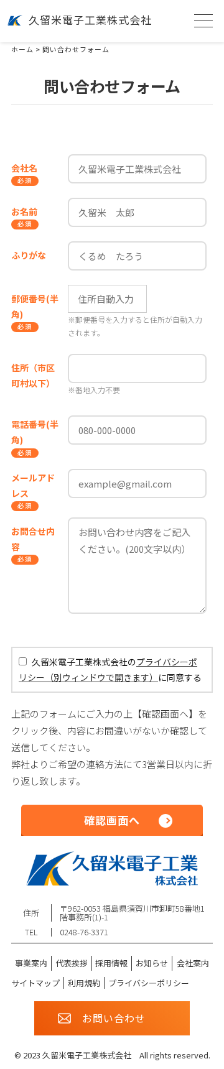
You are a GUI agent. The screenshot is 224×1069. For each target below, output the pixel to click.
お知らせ (152, 963)
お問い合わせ (114, 1018)
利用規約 (84, 983)
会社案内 (193, 963)
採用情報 (111, 963)
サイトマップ (35, 983)
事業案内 (31, 963)
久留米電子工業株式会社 (90, 19)
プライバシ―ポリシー (148, 983)
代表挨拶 (71, 963)
